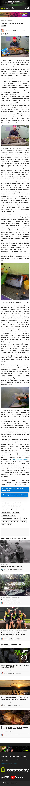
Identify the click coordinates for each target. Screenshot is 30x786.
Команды (16, 512)
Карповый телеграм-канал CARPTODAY (12, 489)
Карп (22, 509)
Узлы (3, 524)
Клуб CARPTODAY (7, 21)
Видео (2, 564)
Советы (23, 521)
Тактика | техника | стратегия (9, 597)
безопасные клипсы (21, 459)
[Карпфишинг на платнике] (15, 585)
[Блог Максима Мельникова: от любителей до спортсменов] (15, 687)
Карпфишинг (6, 512)
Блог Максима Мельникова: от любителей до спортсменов (14, 698)
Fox (8, 502)
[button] (2, 8)
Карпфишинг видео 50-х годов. (11, 566)
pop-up (14, 502)
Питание (4, 521)
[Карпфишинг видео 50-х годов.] (15, 551)
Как (17, 509)
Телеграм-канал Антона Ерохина (16, 495)
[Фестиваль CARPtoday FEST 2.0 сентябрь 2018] (15, 655)
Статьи (25, 630)
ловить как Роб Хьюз (8, 515)
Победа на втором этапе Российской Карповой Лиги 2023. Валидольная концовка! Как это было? (13, 634)
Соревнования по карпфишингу (9, 630)
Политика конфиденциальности (9, 763)
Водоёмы (18, 506)
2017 (3, 502)
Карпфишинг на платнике (10, 600)
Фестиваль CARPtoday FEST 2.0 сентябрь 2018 (15, 666)
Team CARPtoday (7, 506)
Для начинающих (7, 509)
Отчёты (24, 518)
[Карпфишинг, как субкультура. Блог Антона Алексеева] (15, 717)
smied (20, 502)
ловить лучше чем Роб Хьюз (10, 518)
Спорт (20, 630)
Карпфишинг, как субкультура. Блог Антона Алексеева (14, 728)
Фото (9, 524)
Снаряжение (14, 521)
